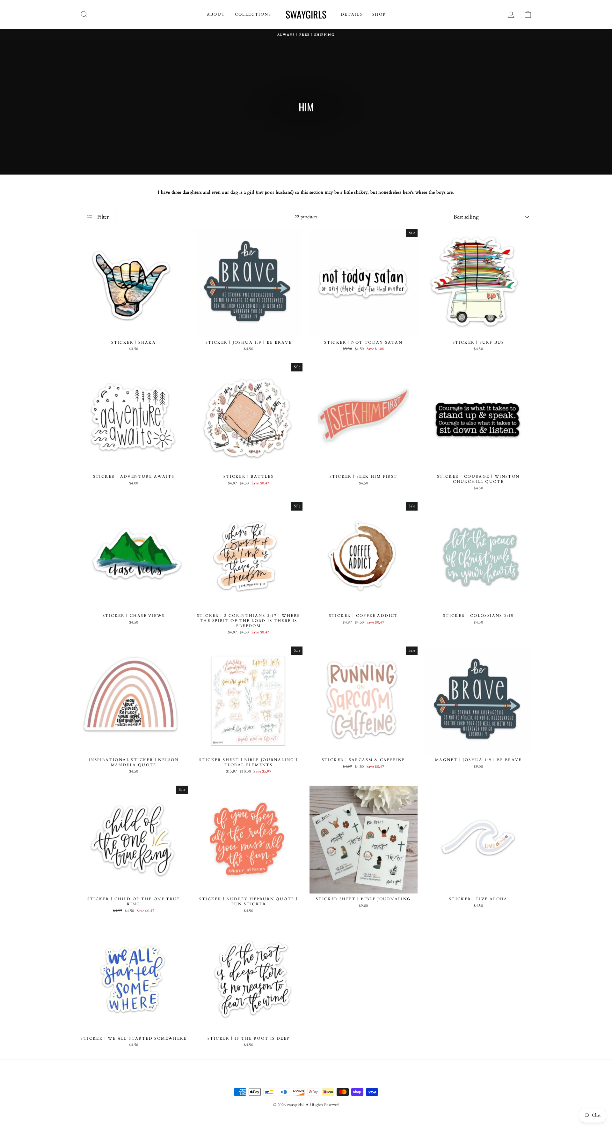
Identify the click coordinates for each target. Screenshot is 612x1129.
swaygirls (306, 14)
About (216, 14)
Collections (253, 14)
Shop (379, 14)
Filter (102, 217)
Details (352, 14)
